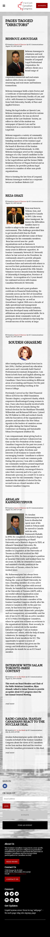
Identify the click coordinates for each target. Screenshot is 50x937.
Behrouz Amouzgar (21, 39)
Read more (9, 704)
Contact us (12, 879)
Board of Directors (20, 44)
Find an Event (25, 825)
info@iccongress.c (17, 874)
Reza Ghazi (14, 195)
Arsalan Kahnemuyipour (18, 501)
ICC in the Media (19, 677)
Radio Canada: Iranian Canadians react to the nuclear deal (25, 721)
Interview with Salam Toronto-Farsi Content (24, 668)
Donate (42, 6)
